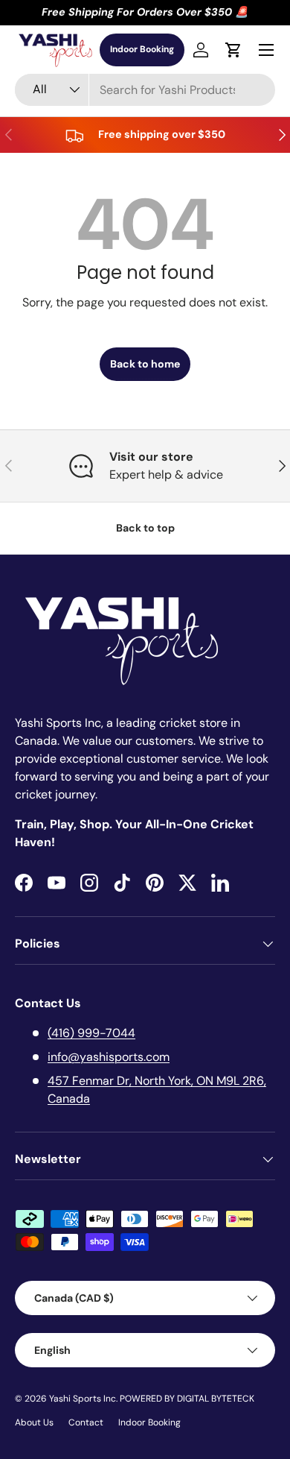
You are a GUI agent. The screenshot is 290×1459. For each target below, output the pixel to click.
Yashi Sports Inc (82, 1399)
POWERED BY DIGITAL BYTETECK (187, 1399)
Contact (85, 1422)
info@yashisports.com (109, 1057)
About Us (34, 1422)
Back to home (145, 364)
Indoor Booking (142, 49)
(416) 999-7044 (91, 1033)
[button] (233, 50)
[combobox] (145, 90)
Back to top (145, 528)
